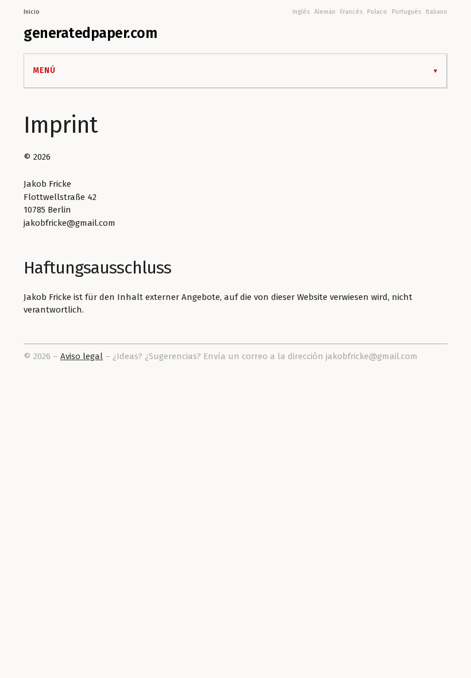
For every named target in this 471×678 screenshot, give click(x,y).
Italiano (436, 12)
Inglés (301, 12)
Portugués (406, 12)
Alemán (324, 12)
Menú (44, 70)
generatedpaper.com (90, 33)
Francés (351, 12)
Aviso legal (81, 356)
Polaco (377, 12)
